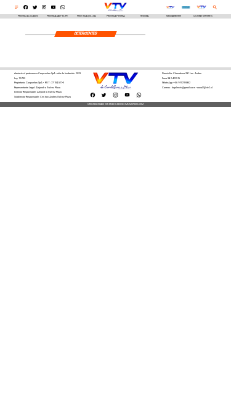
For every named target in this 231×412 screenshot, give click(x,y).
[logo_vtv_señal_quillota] (170, 8)
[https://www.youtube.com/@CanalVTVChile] (53, 8)
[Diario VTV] (16, 8)
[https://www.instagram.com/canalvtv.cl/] (44, 8)
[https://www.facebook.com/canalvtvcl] (25, 8)
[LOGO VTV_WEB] (115, 11)
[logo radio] (186, 8)
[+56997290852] (62, 8)
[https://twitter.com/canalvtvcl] (35, 8)
